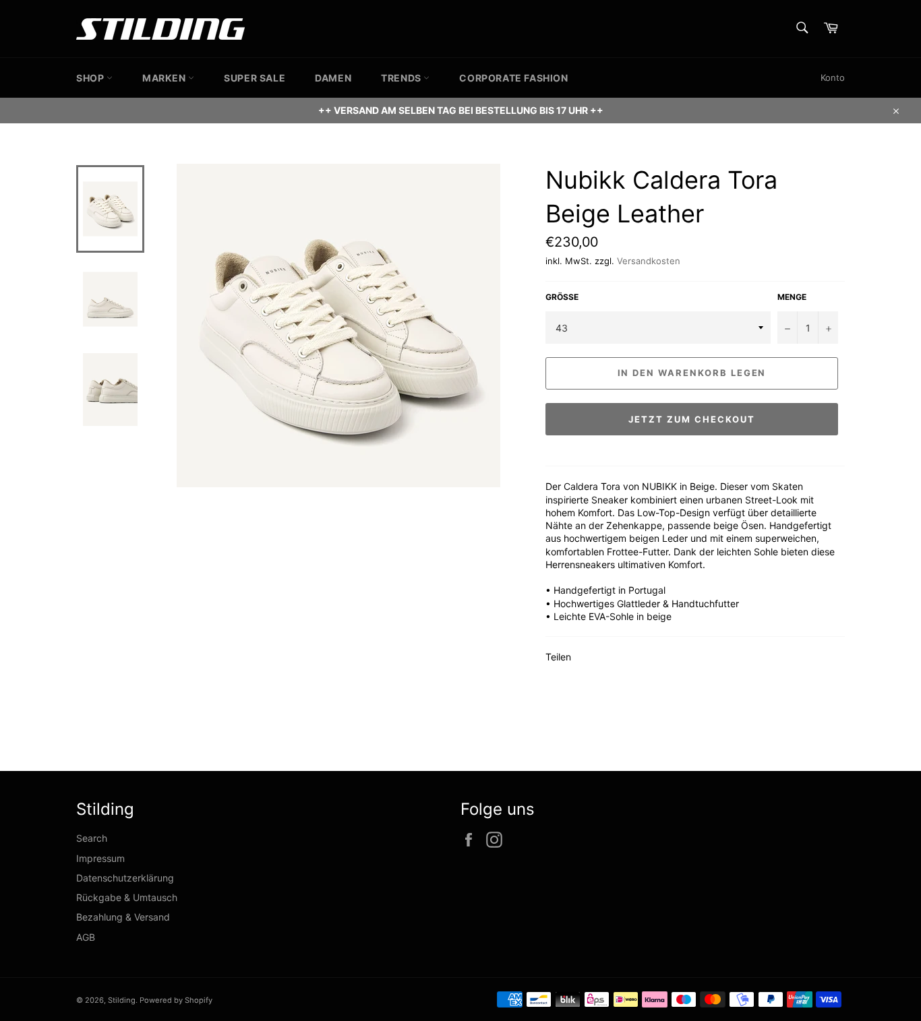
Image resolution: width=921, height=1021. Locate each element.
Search (91, 838)
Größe (561, 297)
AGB (85, 937)
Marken (165, 78)
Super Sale (254, 78)
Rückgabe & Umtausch (126, 897)
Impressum (100, 858)
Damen (333, 78)
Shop (91, 78)
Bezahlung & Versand (123, 917)
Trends (402, 78)
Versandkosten (648, 260)
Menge (791, 297)
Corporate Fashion (513, 78)
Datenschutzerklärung (125, 878)
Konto (833, 77)
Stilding (122, 1000)
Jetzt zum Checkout (691, 419)
